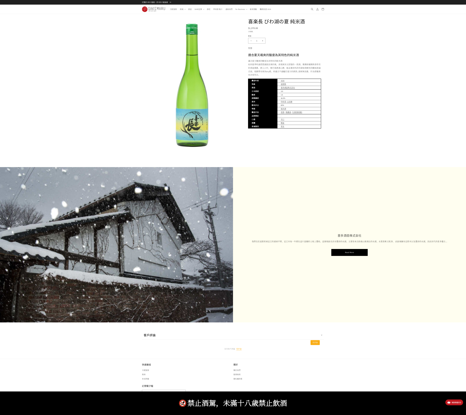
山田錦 (289, 102)
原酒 (282, 112)
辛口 (282, 119)
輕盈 (282, 123)
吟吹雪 (283, 102)
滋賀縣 (283, 84)
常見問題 (145, 379)
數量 (249, 36)
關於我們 (237, 370)
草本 (282, 126)
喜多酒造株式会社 (288, 88)
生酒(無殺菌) (297, 112)
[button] (182, 9)
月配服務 (145, 370)
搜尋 (144, 374)
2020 (282, 80)
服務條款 (237, 374)
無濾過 (288, 112)
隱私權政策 (237, 379)
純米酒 (283, 109)
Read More (349, 252)
